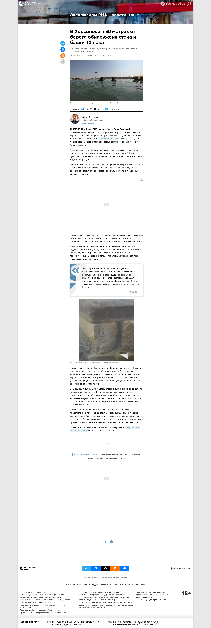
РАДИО (95, 584)
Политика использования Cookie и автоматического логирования (42, 606)
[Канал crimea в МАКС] (124, 568)
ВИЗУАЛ (124, 577)
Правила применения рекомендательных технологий (43, 612)
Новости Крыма (111, 458)
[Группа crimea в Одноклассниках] (115, 568)
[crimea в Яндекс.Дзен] (105, 568)
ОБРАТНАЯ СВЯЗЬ (122, 584)
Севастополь (135, 454)
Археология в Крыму (95, 458)
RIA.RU (135, 584)
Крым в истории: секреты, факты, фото (114, 454)
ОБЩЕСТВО (99, 577)
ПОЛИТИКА (88, 577)
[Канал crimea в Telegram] (86, 568)
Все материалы (88, 123)
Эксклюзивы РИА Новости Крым (85, 454)
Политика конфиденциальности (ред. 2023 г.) (39, 610)
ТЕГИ (143, 584)
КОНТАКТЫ (106, 584)
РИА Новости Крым (108, 138)
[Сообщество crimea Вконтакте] (96, 568)
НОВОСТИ (70, 584)
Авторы (123, 458)
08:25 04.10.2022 (76, 55)
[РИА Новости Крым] (30, 3)
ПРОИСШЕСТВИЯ (112, 577)
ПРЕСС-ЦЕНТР (83, 584)
